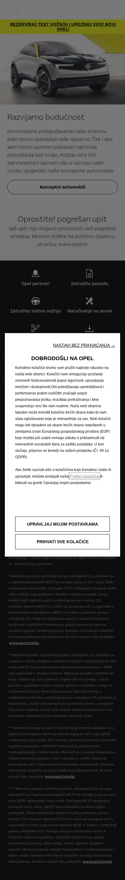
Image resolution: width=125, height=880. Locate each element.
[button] (84, 345)
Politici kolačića (84, 476)
